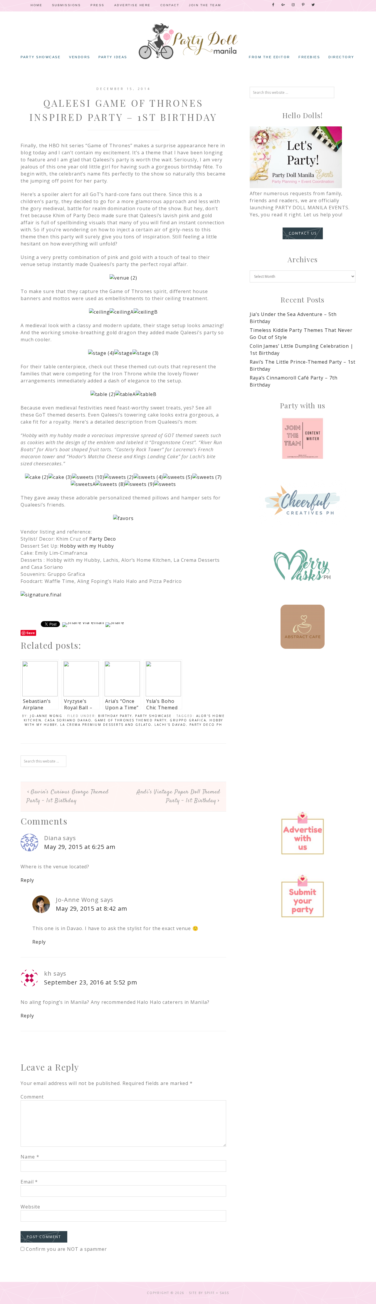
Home (36, 5)
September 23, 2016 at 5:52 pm (90, 982)
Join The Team (205, 5)
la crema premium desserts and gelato (105, 725)
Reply (27, 880)
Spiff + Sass (216, 1293)
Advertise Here (132, 5)
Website (30, 1206)
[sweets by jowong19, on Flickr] (165, 484)
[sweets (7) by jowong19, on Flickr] (207, 477)
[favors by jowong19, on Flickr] (123, 518)
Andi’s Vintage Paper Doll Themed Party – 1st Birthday (178, 796)
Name (30, 1156)
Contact (169, 5)
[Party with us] (302, 439)
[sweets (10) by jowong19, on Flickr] (88, 477)
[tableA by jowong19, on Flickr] (125, 394)
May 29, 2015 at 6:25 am (79, 847)
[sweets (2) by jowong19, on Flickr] (119, 477)
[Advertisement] (302, 709)
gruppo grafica (188, 720)
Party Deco (102, 539)
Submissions (66, 5)
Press (97, 5)
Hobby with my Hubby (87, 546)
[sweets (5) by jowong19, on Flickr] (177, 477)
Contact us (303, 233)
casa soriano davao (68, 720)
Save (30, 633)
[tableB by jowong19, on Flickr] (146, 394)
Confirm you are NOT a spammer (65, 1249)
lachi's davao (170, 725)
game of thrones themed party (131, 720)
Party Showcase (153, 716)
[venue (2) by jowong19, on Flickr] (123, 278)
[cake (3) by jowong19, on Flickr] (60, 477)
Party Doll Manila (188, 41)
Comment (32, 1097)
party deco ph (205, 725)
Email (29, 1181)
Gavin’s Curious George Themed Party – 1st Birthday (67, 796)
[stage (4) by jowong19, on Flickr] (101, 353)
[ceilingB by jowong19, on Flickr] (146, 312)
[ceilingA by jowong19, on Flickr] (121, 312)
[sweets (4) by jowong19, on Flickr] (148, 477)
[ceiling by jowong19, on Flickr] (99, 312)
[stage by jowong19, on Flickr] (123, 353)
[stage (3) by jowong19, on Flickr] (145, 353)
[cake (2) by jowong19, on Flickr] (36, 477)
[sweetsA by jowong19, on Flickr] (83, 484)
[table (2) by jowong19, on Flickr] (102, 394)
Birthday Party (115, 716)
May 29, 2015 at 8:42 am (91, 908)
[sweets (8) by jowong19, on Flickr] (110, 484)
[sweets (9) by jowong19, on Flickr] (139, 484)
